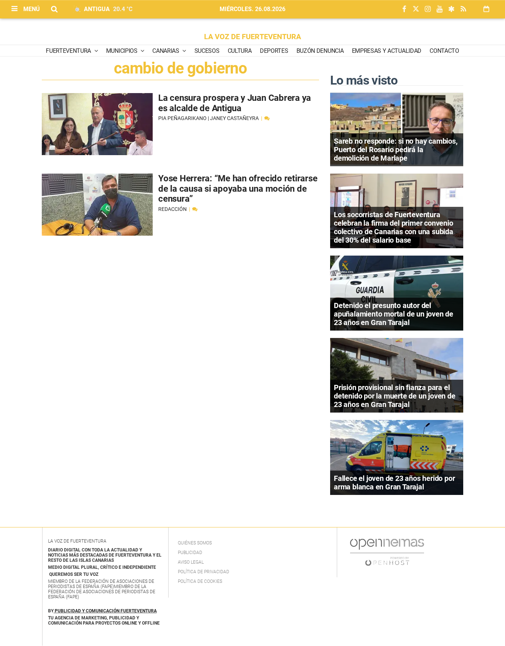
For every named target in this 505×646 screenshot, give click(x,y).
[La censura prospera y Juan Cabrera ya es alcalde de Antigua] (97, 124)
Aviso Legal (191, 562)
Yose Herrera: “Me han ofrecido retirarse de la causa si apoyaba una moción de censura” (237, 188)
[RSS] (463, 9)
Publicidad (190, 552)
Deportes (274, 50)
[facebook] (404, 9)
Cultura (240, 50)
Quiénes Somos (195, 543)
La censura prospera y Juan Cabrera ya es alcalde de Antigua (234, 103)
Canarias (166, 50)
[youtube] (439, 9)
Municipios (122, 50)
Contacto (444, 50)
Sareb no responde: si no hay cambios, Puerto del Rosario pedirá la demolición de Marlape (396, 150)
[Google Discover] (451, 9)
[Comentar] (267, 118)
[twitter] (416, 9)
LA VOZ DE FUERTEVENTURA (252, 36)
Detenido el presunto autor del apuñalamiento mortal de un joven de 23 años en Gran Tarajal (393, 314)
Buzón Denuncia (320, 50)
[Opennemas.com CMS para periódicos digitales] (387, 551)
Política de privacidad (203, 571)
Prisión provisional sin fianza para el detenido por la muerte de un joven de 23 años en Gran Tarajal (394, 396)
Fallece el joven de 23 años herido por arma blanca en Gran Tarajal (394, 482)
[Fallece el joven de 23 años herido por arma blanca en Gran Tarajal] (396, 456)
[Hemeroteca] (486, 9)
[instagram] (428, 9)
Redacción (173, 209)
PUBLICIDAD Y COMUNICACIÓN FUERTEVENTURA (106, 610)
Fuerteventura (69, 50)
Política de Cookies (200, 581)
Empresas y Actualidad (386, 50)
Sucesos (207, 50)
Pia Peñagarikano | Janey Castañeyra (209, 118)
